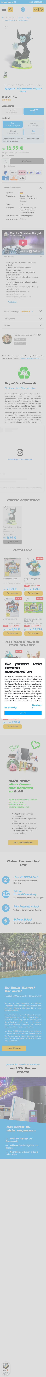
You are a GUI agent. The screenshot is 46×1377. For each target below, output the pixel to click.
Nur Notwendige (10, 707)
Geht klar (23, 713)
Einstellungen (37, 706)
